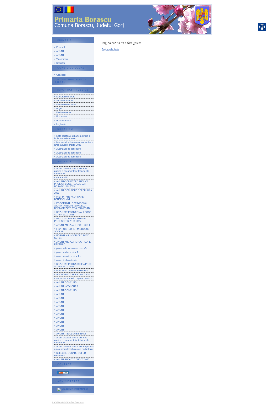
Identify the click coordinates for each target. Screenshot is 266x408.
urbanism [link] (65, 129)
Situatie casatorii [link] (64, 100)
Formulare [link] (61, 116)
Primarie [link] (64, 40)
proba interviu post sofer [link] (68, 256)
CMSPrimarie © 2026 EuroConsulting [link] (68, 402)
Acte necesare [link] (63, 120)
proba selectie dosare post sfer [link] (72, 248)
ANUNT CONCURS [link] (66, 282)
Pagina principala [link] (110, 49)
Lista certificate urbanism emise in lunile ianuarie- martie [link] (72, 137)
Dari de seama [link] (63, 112)
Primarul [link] (60, 47)
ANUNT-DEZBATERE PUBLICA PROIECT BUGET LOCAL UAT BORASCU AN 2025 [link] (71, 184)
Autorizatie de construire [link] (68, 148)
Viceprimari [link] (62, 59)
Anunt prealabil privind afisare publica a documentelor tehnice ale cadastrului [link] (74, 347)
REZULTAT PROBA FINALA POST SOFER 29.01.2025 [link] (72, 213)
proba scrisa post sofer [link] (68, 252)
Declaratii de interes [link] (66, 104)
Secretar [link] (60, 63)
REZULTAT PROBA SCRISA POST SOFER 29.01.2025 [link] (72, 265)
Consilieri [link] (60, 75)
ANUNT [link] (60, 51)
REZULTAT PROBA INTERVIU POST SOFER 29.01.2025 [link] (70, 219)
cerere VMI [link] (62, 177)
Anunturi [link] (65, 161)
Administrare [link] (68, 381)
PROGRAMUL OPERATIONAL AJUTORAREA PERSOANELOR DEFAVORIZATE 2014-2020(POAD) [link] (72, 205)
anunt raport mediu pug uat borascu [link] (74, 278)
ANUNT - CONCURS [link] (67, 286)
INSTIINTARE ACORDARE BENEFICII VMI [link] (69, 197)
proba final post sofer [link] (67, 260)
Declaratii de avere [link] (65, 96)
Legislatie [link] (61, 124)
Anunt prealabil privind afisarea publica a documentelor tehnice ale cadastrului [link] (71, 171)
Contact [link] (64, 364)
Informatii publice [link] (73, 89)
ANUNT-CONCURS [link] (66, 290)
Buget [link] (59, 108)
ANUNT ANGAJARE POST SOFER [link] (74, 225)
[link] (62, 373)
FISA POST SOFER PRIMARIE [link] (72, 270)
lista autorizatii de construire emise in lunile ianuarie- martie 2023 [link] (73, 143)
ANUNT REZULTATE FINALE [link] (71, 333)
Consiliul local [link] (71, 67)
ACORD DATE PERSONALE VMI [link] (73, 274)
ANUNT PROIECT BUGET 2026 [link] (72, 359)
